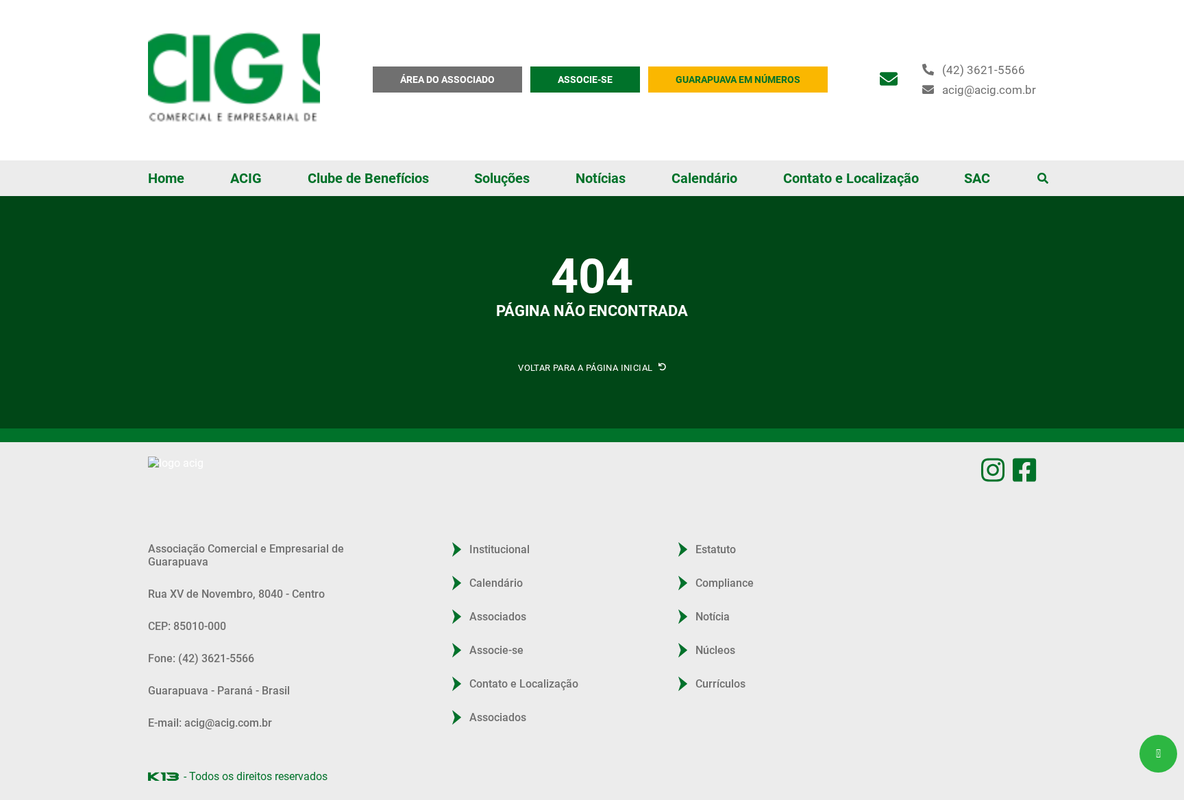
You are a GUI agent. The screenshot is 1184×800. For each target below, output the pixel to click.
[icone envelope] (889, 79)
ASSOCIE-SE (585, 79)
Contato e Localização (851, 178)
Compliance (724, 583)
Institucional (499, 549)
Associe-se (496, 650)
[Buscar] (1043, 178)
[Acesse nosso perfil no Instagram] (992, 470)
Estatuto (715, 549)
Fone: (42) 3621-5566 (201, 658)
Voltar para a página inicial (586, 368)
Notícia (712, 616)
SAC (977, 178)
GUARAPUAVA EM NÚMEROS (738, 79)
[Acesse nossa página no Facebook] (1024, 470)
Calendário (704, 178)
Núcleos (715, 650)
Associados (497, 616)
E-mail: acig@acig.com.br (210, 722)
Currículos (720, 683)
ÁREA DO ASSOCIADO (447, 79)
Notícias (601, 178)
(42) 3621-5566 (983, 70)
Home (166, 178)
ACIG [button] (246, 178)
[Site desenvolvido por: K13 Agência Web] (163, 776)
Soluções (502, 178)
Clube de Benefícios (368, 178)
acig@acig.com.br (989, 90)
